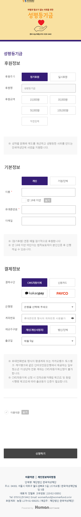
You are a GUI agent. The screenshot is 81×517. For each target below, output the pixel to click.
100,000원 (62, 110)
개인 (34, 181)
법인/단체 (63, 330)
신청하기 (40, 453)
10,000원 (34, 99)
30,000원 (62, 99)
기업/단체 (63, 181)
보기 (47, 200)
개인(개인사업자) (35, 330)
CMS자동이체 (34, 283)
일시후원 (62, 77)
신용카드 (62, 283)
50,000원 (34, 110)
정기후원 (34, 77)
